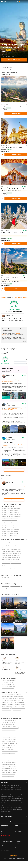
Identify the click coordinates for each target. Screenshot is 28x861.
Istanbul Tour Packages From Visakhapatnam (11, 543)
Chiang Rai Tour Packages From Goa (9, 527)
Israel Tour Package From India (8, 774)
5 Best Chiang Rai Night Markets (8, 686)
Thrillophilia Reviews (5, 831)
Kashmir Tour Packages (7, 698)
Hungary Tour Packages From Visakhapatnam (11, 551)
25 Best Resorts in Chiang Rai (8, 684)
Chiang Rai (11, 66)
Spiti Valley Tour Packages (7, 700)
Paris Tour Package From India (8, 749)
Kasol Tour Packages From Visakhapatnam (11, 549)
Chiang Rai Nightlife (6, 577)
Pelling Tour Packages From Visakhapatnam (11, 566)
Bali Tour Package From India (8, 724)
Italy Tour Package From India (8, 747)
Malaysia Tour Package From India (9, 737)
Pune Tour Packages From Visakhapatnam (11, 568)
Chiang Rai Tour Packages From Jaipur (10, 535)
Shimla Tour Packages (5, 807)
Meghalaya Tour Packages (18, 698)
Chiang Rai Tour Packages (6, 67)
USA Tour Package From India (8, 776)
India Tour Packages (17, 710)
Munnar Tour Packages (6, 710)
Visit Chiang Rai (5, 588)
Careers (2, 829)
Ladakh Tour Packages (19, 696)
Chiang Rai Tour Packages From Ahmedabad (11, 514)
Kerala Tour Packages (16, 694)
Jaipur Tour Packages (6, 708)
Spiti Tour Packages (15, 785)
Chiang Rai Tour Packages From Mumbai (10, 512)
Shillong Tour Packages (16, 712)
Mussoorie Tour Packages (16, 807)
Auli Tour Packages (6, 712)
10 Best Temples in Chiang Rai (8, 688)
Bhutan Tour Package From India (8, 730)
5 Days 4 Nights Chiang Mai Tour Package (11, 147)
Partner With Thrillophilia (6, 848)
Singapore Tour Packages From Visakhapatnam (12, 545)
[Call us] (3, 113)
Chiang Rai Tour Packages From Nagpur (10, 529)
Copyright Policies (18, 831)
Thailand (6, 66)
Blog (2, 845)
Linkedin (18, 847)
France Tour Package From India (8, 764)
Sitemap (2, 847)
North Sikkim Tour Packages (7, 704)
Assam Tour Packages (6, 713)
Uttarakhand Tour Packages (17, 798)
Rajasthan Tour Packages (7, 696)
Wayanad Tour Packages (6, 805)
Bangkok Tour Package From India (9, 762)
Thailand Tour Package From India (9, 732)
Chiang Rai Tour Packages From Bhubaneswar (11, 522)
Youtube (18, 848)
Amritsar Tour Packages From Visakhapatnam (11, 563)
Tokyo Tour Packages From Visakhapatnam (11, 557)
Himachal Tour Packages (20, 704)
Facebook (19, 841)
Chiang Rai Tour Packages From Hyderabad (11, 508)
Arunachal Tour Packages (19, 702)
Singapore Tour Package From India (9, 733)
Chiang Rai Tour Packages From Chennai (10, 510)
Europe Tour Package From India (8, 745)
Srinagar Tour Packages (18, 713)
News (2, 833)
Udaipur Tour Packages (19, 706)
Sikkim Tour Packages (6, 694)
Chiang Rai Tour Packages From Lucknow (10, 523)
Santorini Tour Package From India (9, 766)
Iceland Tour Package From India (9, 726)
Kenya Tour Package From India (8, 722)
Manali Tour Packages (18, 700)
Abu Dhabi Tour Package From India (9, 770)
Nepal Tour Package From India (8, 768)
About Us (3, 827)
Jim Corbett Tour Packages (6, 809)
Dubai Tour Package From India (8, 739)
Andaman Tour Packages (16, 789)
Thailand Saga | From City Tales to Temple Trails (13, 188)
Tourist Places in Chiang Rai (16, 586)
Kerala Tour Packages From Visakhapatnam (11, 542)
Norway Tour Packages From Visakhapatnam (11, 553)
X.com (18, 845)
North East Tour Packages (18, 794)
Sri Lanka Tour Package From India (9, 741)
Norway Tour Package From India (8, 755)
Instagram (19, 843)
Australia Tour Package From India (9, 756)
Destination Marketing (5, 850)
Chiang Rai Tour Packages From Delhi (9, 520)
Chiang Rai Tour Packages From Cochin (10, 525)
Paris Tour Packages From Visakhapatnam (11, 559)
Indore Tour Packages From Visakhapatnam (11, 561)
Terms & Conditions (19, 827)
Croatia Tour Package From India (9, 772)
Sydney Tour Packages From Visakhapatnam (11, 565)
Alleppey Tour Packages (6, 811)
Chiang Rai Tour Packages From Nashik (10, 531)
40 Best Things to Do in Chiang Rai (9, 680)
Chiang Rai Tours (5, 586)
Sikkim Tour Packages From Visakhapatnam (11, 547)
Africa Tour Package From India (8, 720)
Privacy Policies (18, 829)
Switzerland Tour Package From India (9, 743)
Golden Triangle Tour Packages (18, 708)
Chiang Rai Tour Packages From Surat (10, 533)
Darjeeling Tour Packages (7, 702)
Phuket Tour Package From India (8, 753)
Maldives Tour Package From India (9, 735)
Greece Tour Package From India (8, 760)
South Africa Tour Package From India (9, 751)
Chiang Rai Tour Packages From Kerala (10, 518)
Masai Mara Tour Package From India (9, 758)
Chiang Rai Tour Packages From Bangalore (11, 516)
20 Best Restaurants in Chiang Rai (9, 682)
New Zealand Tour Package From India (10, 728)
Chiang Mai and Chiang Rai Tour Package (11, 106)
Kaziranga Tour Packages (7, 706)
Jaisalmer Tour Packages (16, 800)
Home (2, 66)
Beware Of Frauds (6, 835)
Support (2, 843)
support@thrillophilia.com (8, 841)
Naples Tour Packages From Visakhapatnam (11, 555)
